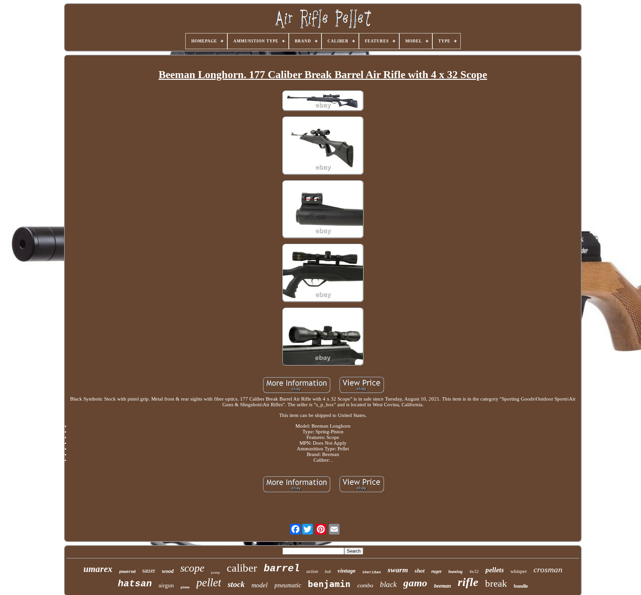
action (312, 571)
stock (236, 584)
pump (215, 572)
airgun (166, 585)
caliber (242, 568)
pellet (208, 582)
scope (192, 568)
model (259, 585)
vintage (347, 570)
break (496, 583)
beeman (442, 586)
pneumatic (287, 585)
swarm (398, 570)
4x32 (474, 571)
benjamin (329, 584)
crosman (548, 569)
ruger (436, 571)
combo (365, 585)
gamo (415, 583)
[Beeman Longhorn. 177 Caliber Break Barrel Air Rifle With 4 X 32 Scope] (322, 101)
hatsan (135, 584)
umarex (98, 569)
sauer (148, 570)
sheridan (371, 572)
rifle (468, 582)
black (388, 584)
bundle (521, 586)
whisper (518, 571)
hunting (455, 571)
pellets (494, 570)
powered (127, 572)
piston (185, 587)
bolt (328, 571)
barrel (282, 568)
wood (168, 571)
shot (420, 571)
